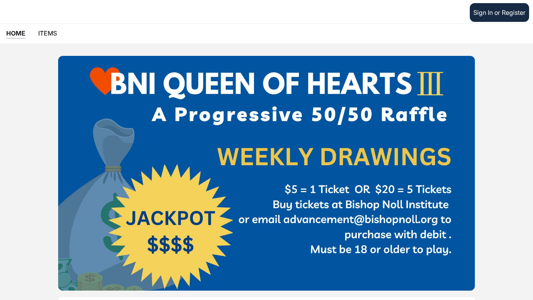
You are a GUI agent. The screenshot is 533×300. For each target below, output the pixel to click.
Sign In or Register (499, 12)
